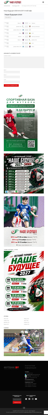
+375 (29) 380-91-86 (29, 373)
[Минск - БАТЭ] (24, 33)
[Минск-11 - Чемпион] (24, 23)
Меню (43, 2)
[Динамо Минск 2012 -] (24, 30)
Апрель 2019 (6, 324)
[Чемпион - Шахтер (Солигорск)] (24, 36)
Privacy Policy (28, 412)
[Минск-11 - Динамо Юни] (24, 40)
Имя (5, 70)
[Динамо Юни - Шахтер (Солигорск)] (24, 26)
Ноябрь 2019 (26, 322)
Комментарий (7, 55)
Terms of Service (36, 412)
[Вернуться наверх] (24, 408)
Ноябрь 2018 (26, 324)
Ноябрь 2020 (6, 320)
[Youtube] (36, 399)
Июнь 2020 (26, 320)
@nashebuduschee (36, 374)
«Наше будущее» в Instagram (30, 383)
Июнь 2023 (6, 318)
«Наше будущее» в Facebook (30, 386)
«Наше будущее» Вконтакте (30, 385)
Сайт (5, 79)
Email (5, 74)
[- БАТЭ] (24, 43)
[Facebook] (29, 399)
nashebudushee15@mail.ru (30, 380)
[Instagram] (33, 399)
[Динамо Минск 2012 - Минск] (24, 46)
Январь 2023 (26, 318)
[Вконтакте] (26, 399)
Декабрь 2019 (6, 322)
